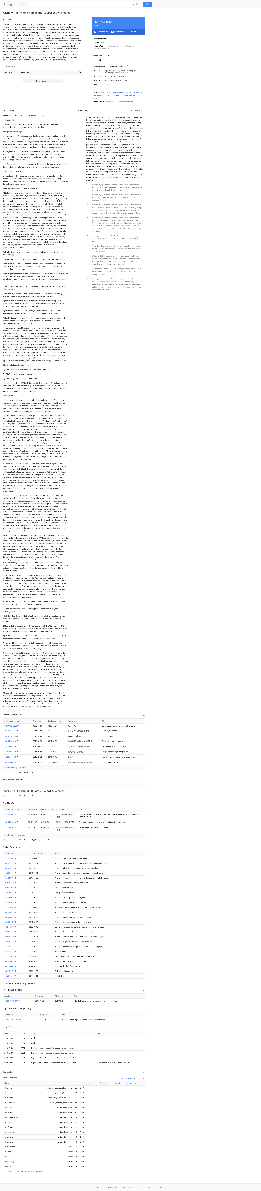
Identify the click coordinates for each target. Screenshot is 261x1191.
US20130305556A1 (12, 736)
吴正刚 (103, 42)
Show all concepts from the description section (23, 1171)
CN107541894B (10, 961)
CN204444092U (10, 942)
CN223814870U (10, 951)
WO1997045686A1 (11, 726)
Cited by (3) (137, 93)
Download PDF (103, 32)
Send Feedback (112, 1187)
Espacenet (109, 102)
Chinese (111, 38)
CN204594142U (10, 898)
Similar (133, 32)
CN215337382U (10, 971)
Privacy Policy (151, 1187)
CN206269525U (10, 858)
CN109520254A (10, 822)
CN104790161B (10, 878)
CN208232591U (10, 863)
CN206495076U (10, 922)
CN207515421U (10, 883)
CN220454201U (10, 966)
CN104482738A (10, 741)
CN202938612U (10, 907)
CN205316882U (10, 757)
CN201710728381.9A (12, 1001)
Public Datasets (128, 1187)
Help (162, 1187)
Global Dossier (120, 102)
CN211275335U (10, 927)
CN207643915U (10, 932)
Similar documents (111, 95)
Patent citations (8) (104, 93)
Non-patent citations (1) (122, 93)
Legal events (98, 95)
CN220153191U (10, 956)
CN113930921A (10, 827)
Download (127, 1079)
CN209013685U (10, 912)
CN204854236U (10, 893)
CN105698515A (10, 762)
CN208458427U (10, 902)
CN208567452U (10, 917)
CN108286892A (10, 814)
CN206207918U (10, 888)
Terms (140, 1187)
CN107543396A (10, 868)
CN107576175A (10, 947)
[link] (8, 1088)
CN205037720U (10, 752)
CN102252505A (10, 731)
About (99, 1187)
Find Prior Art (119, 32)
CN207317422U (10, 937)
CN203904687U (10, 976)
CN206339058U (10, 873)
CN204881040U (10, 746)
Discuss (129, 102)
